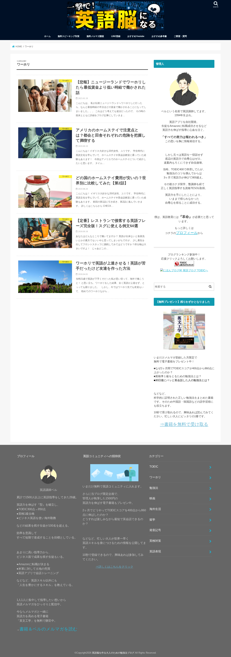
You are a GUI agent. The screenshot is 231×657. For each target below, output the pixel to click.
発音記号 (155, 530)
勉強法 (153, 487)
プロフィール (187, 233)
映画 (152, 498)
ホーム (47, 36)
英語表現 (155, 551)
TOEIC (153, 466)
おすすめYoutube (135, 36)
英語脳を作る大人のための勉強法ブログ (113, 652)
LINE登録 (115, 36)
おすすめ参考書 (159, 36)
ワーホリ (155, 477)
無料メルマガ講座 (95, 36)
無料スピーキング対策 (68, 36)
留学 (152, 519)
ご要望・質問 (180, 36)
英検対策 (155, 540)
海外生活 (155, 509)
